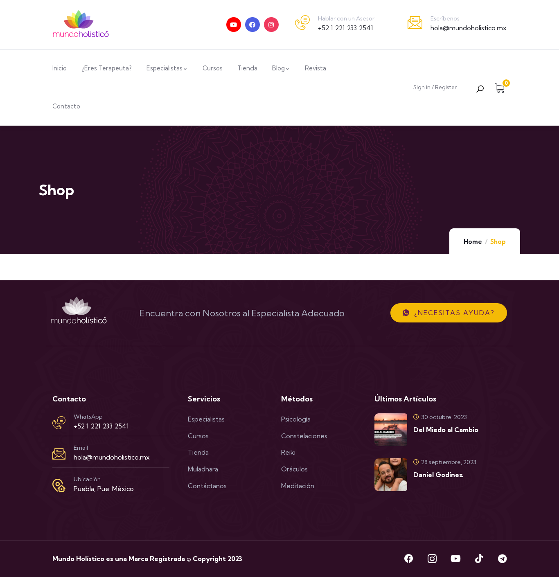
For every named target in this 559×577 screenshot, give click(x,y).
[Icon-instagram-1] (432, 558)
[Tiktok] (478, 558)
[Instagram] (271, 24)
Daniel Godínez (438, 475)
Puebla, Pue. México (104, 489)
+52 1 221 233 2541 (345, 28)
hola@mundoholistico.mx (469, 28)
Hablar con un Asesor (346, 18)
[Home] (80, 24)
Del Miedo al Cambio (445, 430)
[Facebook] (252, 24)
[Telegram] (502, 558)
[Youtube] (233, 24)
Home (473, 242)
